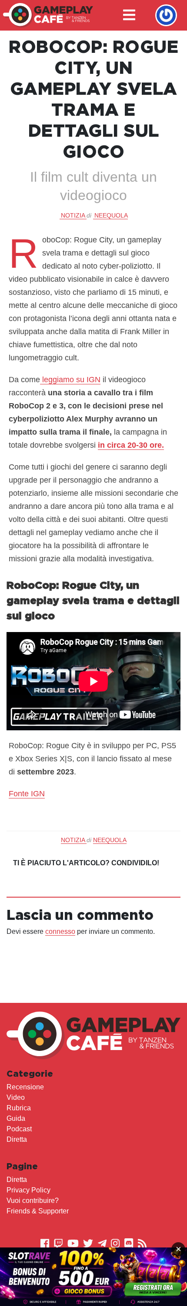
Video (16, 1097)
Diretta (17, 1139)
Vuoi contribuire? (33, 1200)
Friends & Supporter (38, 1211)
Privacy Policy (28, 1190)
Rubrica (19, 1108)
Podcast (19, 1129)
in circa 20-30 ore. (131, 445)
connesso (60, 931)
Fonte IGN (27, 793)
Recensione (25, 1087)
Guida (16, 1118)
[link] (93, 1276)
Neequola (111, 215)
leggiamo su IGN (70, 379)
